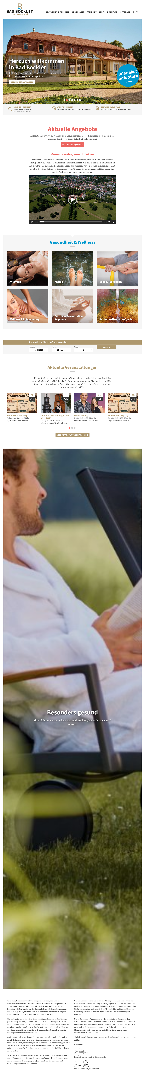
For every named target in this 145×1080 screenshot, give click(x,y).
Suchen (106, 347)
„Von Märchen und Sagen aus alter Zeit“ (55, 416)
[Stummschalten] (109, 222)
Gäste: (76, 347)
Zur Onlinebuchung (20, 82)
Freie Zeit (92, 12)
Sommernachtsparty (17, 415)
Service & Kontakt (108, 12)
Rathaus (125, 12)
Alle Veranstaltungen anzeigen (72, 435)
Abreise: (55, 347)
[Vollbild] (113, 222)
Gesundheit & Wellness (57, 12)
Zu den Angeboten (74, 144)
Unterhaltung (81, 415)
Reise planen (78, 12)
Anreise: (32, 347)
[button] (64, 100)
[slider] (71, 221)
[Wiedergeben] (32, 222)
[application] (72, 199)
